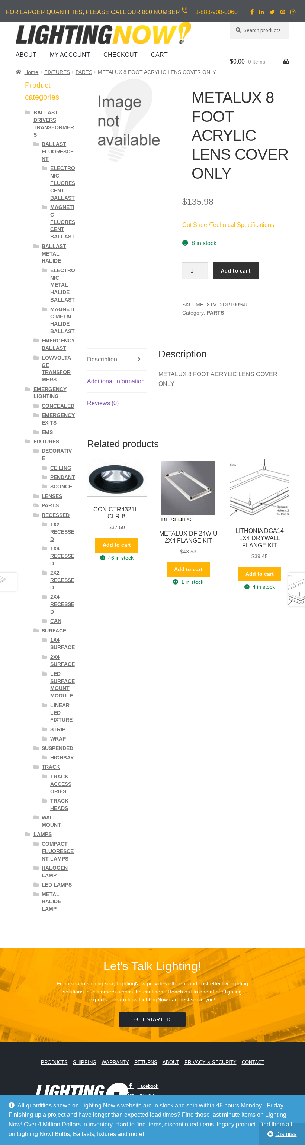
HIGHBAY (62, 758)
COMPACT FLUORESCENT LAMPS (58, 851)
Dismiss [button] (285, 1134)
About (26, 55)
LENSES (52, 496)
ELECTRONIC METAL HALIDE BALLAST (62, 285)
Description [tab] (102, 359)
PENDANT (62, 477)
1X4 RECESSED (62, 556)
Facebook (147, 1086)
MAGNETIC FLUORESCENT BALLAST (62, 222)
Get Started (152, 1019)
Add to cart (236, 270)
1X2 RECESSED (62, 531)
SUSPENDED (57, 748)
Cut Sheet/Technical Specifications (228, 225)
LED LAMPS (57, 885)
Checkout (120, 55)
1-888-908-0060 (216, 12)
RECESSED (56, 515)
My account (70, 55)
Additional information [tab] (116, 381)
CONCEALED (58, 406)
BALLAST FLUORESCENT (58, 151)
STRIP (57, 729)
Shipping (84, 1062)
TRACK (51, 767)
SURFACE (54, 631)
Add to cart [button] (117, 545)
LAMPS (42, 834)
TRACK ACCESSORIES (60, 784)
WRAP (58, 739)
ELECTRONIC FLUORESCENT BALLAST (62, 183)
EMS (47, 432)
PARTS (84, 72)
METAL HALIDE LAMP (51, 901)
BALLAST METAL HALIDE (54, 253)
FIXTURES (57, 72)
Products (54, 1062)
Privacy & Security (210, 1062)
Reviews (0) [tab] (103, 403)
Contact (253, 1062)
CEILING (60, 468)
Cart (159, 55)
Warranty (115, 1062)
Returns (145, 1062)
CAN (55, 621)
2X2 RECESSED (62, 580)
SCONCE (61, 486)
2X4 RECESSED (62, 604)
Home (31, 72)
